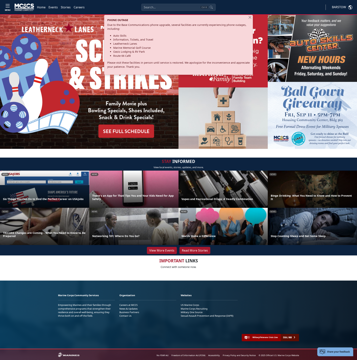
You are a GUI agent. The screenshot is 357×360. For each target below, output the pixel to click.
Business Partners (129, 312)
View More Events (161, 250)
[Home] (24, 7)
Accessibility (214, 355)
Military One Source (191, 312)
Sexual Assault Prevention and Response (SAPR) (207, 315)
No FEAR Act (162, 355)
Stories (66, 7)
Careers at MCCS (128, 305)
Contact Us (125, 315)
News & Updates (128, 308)
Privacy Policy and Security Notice (239, 355)
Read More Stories (195, 250)
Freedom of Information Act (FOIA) (188, 355)
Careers (79, 7)
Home (41, 7)
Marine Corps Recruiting (194, 308)
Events (53, 7)
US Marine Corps (190, 305)
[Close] (250, 17)
